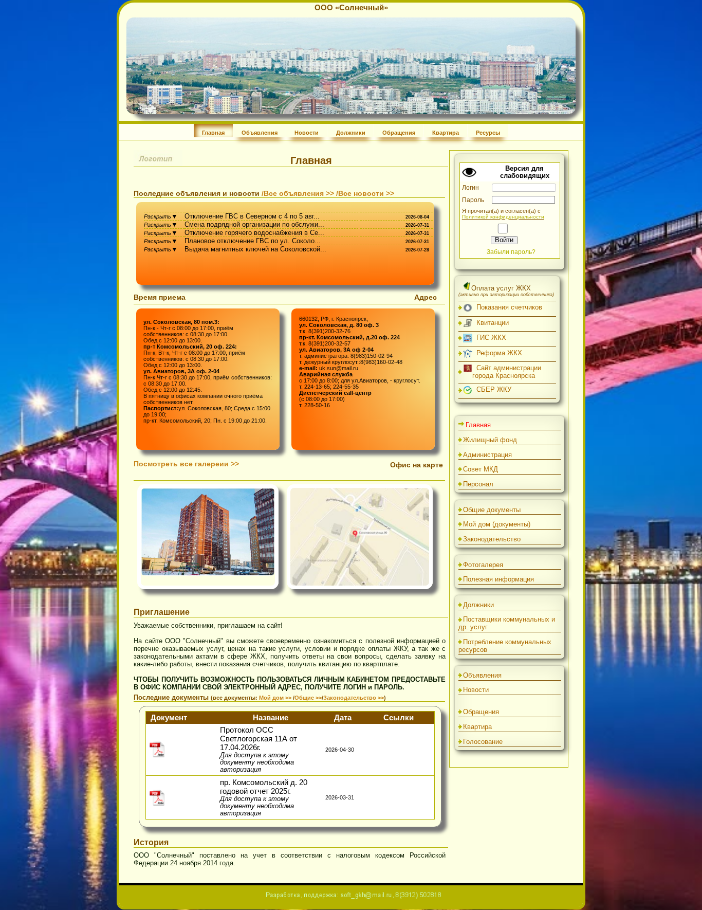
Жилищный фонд (490, 440)
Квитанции (490, 322)
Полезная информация (498, 579)
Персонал (478, 484)
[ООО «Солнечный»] (351, 112)
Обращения (398, 133)
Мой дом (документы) (496, 524)
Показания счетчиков (507, 307)
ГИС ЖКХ (489, 337)
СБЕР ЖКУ (491, 389)
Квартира (445, 133)
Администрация (487, 455)
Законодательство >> (353, 698)
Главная (213, 133)
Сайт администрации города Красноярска (506, 371)
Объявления (260, 133)
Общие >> (308, 698)
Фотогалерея (483, 565)
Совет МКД (480, 469)
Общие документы (492, 510)
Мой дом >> (276, 698)
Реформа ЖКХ (497, 353)
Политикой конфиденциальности (503, 217)
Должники (350, 133)
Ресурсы (488, 133)
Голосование (483, 741)
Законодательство (492, 539)
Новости (306, 133)
